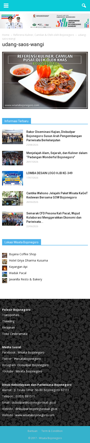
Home (5, 35)
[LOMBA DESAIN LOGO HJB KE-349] (12, 178)
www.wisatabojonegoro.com (34, 415)
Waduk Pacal (17, 273)
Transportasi (10, 315)
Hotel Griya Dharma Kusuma (28, 260)
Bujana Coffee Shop (22, 254)
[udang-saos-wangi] (45, 108)
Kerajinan (8, 327)
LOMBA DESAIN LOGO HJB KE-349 (49, 173)
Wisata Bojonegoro (30, 352)
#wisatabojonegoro (27, 359)
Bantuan (32, 431)
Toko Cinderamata (14, 334)
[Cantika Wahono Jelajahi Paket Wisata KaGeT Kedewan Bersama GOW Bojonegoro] (12, 198)
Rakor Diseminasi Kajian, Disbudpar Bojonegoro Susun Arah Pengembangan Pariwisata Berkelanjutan (54, 136)
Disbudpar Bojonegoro (33, 365)
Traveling (8, 321)
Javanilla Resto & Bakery (25, 279)
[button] (84, 5)
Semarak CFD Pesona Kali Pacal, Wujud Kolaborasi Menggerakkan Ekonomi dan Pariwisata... (53, 217)
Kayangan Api (18, 267)
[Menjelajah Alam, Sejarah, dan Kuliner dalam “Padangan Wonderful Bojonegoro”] (12, 158)
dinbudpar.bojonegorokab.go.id (36, 409)
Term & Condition (52, 431)
